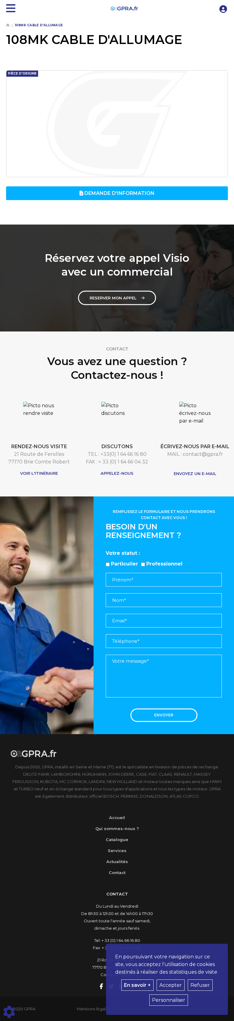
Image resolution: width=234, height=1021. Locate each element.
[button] (223, 8)
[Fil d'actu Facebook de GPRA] (102, 986)
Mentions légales (93, 1008)
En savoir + (137, 985)
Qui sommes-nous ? (117, 828)
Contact (117, 872)
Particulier (124, 564)
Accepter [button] (170, 985)
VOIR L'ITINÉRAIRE (39, 473)
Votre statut (121, 553)
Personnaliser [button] (168, 1000)
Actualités (117, 861)
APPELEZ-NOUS (117, 473)
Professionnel (164, 564)
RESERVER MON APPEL (113, 297)
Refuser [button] (200, 985)
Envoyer (163, 715)
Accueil (117, 817)
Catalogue (117, 839)
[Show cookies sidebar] (9, 1012)
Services (117, 850)
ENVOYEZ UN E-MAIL (195, 473)
